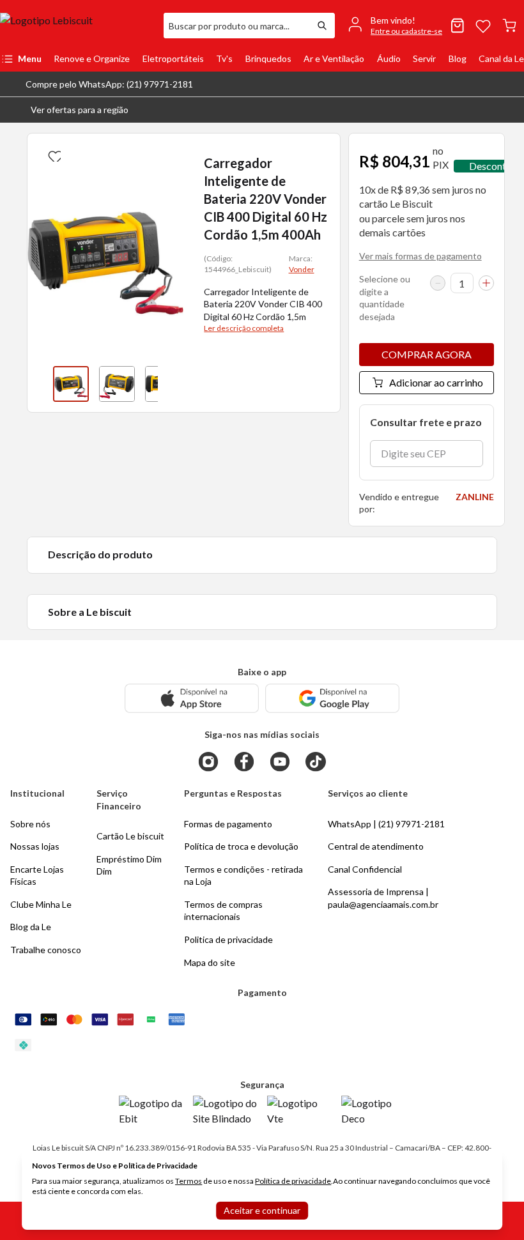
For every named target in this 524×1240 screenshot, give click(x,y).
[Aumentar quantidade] (486, 283)
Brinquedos (268, 58)
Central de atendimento (376, 846)
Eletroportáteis (173, 58)
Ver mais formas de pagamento (420, 255)
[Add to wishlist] (53, 154)
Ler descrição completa (244, 328)
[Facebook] (244, 761)
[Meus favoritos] (483, 25)
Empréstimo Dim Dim (129, 865)
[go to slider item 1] (117, 384)
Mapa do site (209, 962)
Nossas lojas (34, 846)
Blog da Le (30, 926)
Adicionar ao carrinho (436, 382)
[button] (69, 110)
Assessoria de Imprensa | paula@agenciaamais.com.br (383, 898)
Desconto (490, 166)
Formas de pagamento (228, 823)
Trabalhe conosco (45, 949)
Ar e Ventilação (334, 58)
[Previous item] (40, 384)
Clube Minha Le (41, 904)
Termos (188, 1181)
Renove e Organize (92, 58)
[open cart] (509, 25)
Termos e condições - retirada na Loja (243, 875)
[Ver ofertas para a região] (509, 110)
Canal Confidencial (365, 869)
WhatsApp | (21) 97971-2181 (386, 823)
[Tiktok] (315, 761)
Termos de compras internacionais (223, 910)
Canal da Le (501, 58)
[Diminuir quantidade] (437, 283)
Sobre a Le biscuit (90, 612)
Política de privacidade (293, 1181)
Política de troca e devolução (241, 846)
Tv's (224, 58)
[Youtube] (280, 761)
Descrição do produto (100, 554)
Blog (457, 58)
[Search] (322, 25)
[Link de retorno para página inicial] (76, 25)
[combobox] (236, 25)
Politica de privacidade (228, 939)
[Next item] (170, 384)
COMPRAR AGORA (426, 354)
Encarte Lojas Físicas (37, 875)
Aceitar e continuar (262, 1210)
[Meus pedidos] (457, 25)
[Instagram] (208, 761)
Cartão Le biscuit (130, 835)
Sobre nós (30, 823)
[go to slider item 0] (71, 384)
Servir (424, 58)
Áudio (389, 58)
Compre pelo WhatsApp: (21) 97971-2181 (109, 84)
